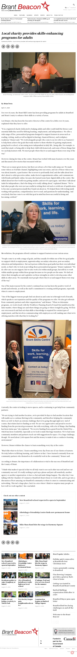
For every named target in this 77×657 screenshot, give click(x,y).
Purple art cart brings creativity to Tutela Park (9, 601)
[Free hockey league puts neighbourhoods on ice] (25, 594)
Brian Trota (8, 104)
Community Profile (6, 41)
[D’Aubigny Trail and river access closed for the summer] (42, 575)
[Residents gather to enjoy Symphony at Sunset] (9, 575)
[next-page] (57, 622)
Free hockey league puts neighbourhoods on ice (25, 602)
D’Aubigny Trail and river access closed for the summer (42, 582)
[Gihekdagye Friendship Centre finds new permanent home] (11, 517)
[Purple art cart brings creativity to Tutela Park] (9, 594)
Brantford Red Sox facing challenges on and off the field (63, 607)
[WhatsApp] (17, 46)
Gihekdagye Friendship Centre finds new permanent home (45, 512)
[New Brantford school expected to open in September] (11, 504)
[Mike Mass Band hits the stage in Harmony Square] (11, 529)
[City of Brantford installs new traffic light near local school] (25, 575)
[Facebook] (3, 46)
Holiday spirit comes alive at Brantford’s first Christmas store (63, 561)
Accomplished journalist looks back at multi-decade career (65, 19)
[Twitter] (8, 46)
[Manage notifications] (72, 652)
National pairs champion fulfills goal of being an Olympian (38, 19)
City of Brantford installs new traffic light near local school (25, 583)
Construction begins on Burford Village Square (42, 601)
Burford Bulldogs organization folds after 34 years (63, 592)
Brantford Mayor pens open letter (64, 600)
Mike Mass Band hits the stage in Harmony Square (41, 524)
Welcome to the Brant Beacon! (61, 615)
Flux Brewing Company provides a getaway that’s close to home (63, 576)
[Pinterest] (13, 46)
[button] (74, 4)
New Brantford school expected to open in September (43, 500)
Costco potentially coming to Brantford (63, 569)
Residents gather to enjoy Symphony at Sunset (9, 582)
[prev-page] (54, 622)
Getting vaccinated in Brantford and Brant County (64, 584)
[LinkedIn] (41, 643)
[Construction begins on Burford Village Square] (42, 594)
